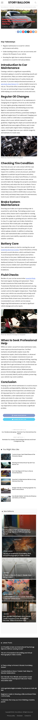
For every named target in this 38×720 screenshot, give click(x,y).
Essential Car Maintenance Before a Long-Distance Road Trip (24, 480)
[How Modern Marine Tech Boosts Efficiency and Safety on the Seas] (6, 498)
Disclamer (20, 715)
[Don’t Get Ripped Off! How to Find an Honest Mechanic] (6, 473)
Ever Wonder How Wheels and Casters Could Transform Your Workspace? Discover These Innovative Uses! (17, 618)
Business (6, 572)
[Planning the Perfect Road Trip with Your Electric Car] (6, 465)
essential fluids (30, 278)
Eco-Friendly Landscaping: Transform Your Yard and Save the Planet (19, 433)
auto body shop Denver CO (10, 84)
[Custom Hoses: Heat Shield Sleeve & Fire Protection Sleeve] (6, 457)
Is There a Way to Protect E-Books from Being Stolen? (17, 576)
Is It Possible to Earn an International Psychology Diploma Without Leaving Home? (16, 532)
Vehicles (5, 16)
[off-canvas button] (2, 2)
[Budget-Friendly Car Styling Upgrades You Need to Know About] (6, 490)
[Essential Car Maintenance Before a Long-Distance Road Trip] (6, 482)
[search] (35, 2)
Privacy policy (11, 715)
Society (6, 527)
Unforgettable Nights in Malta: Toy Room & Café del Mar (19, 689)
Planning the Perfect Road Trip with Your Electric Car (23, 463)
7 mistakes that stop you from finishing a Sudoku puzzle (18, 701)
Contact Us (28, 715)
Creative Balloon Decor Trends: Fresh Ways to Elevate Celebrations (18, 598)
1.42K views (14, 26)
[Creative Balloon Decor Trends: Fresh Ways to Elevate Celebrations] (19, 590)
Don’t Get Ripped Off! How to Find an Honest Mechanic (22, 472)
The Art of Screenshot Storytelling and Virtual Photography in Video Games (17, 555)
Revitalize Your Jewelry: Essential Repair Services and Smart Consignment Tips (19, 440)
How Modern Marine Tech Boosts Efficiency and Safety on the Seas (24, 497)
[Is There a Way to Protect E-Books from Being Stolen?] (19, 568)
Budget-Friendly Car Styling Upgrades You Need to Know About (24, 488)
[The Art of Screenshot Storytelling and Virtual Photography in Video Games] (19, 547)
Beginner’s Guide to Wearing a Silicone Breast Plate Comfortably (18, 695)
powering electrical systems (10, 250)
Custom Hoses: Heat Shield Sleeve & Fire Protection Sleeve (23, 455)
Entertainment (8, 551)
